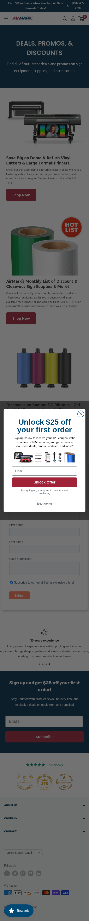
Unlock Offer (44, 482)
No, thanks (44, 503)
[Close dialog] (81, 414)
